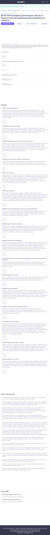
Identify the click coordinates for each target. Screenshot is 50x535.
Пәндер (19, 23)
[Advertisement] (25, 33)
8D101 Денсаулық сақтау (7, 84)
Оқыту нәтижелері (31, 23)
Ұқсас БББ (44, 23)
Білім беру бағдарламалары (14, 10)
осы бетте (21, 6)
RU (45, 2)
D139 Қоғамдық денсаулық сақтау (9, 75)
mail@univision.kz (29, 532)
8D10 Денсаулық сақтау (7, 79)
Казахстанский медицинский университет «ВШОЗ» (13, 61)
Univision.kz (3, 10)
